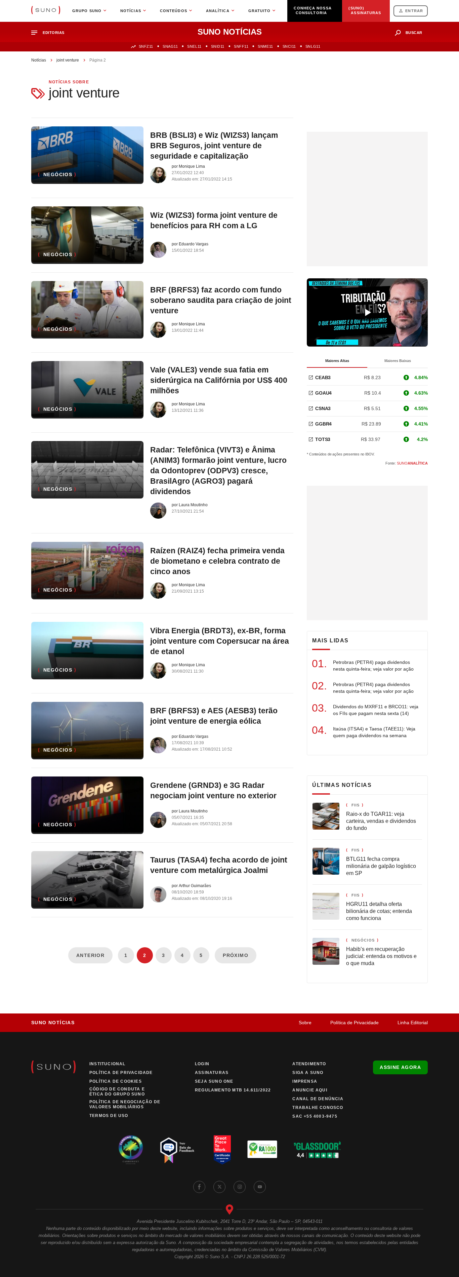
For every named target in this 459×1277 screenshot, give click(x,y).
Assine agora (400, 1067)
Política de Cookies (115, 1081)
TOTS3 (322, 439)
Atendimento (309, 1064)
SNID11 (217, 46)
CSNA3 (323, 408)
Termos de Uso (108, 1115)
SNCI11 (289, 46)
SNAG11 (170, 46)
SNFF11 (241, 46)
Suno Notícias (53, 1022)
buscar (414, 33)
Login (202, 1064)
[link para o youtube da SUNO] (260, 1187)
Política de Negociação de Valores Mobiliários (124, 1104)
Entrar (414, 11)
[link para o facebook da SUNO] (199, 1187)
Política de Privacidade (354, 1022)
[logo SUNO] (45, 10)
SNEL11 (194, 46)
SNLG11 (312, 46)
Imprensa (304, 1081)
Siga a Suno (307, 1072)
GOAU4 (323, 393)
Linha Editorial (413, 1022)
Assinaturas (211, 1072)
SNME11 (265, 46)
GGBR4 (323, 424)
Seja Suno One (214, 1081)
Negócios (57, 174)
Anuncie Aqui (309, 1090)
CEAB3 (323, 377)
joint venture (67, 60)
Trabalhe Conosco (317, 1107)
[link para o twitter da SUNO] (219, 1187)
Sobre (305, 1022)
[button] (50, 32)
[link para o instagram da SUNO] (240, 1187)
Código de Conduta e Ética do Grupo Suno (117, 1091)
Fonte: (406, 463)
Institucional (107, 1064)
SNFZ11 (146, 46)
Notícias (38, 60)
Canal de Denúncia (317, 1098)
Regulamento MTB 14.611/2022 (233, 1090)
